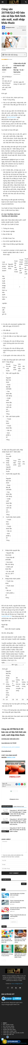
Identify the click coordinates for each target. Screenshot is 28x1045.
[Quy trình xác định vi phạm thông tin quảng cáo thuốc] (5, 909)
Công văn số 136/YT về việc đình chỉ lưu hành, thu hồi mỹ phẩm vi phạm (17, 829)
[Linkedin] (16, 987)
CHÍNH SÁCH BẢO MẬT (8, 1028)
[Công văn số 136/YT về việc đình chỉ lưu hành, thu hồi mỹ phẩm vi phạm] (5, 829)
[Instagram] (12, 987)
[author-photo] (14, 791)
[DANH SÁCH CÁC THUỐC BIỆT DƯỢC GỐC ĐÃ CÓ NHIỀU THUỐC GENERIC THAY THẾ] (21, 949)
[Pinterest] (8, 33)
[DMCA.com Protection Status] (16, 999)
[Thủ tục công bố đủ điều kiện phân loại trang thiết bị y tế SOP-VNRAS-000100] (5, 902)
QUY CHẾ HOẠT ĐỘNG (8, 1026)
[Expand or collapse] (25, 54)
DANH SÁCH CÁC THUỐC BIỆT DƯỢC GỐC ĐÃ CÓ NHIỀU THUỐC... (20, 955)
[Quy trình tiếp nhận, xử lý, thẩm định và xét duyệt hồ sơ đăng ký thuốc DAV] (5, 895)
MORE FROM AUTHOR (19, 806)
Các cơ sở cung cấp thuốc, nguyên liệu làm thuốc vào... (6, 940)
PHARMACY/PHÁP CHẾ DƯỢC (12, 5)
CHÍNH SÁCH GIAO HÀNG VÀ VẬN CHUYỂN (13, 1032)
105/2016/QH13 (12, 117)
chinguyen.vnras (10, 27)
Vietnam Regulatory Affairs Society (19, 1043)
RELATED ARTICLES (7, 806)
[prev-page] (2, 835)
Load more (13, 922)
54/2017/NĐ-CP (6, 616)
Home (2, 5)
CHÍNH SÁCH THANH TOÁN (10, 1031)
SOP (3, 889)
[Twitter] (6, 33)
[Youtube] (20, 987)
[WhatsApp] (11, 33)
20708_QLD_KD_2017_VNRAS (10, 747)
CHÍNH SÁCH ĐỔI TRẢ (8, 1034)
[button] (2, 2)
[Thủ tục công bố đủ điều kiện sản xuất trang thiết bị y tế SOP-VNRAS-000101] (5, 916)
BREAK (4, 926)
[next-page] (5, 835)
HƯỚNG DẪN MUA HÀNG (9, 1029)
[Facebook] (3, 33)
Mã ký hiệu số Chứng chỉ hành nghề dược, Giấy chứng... (20, 940)
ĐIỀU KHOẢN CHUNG (8, 1024)
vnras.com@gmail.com (16, 983)
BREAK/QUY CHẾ (5, 937)
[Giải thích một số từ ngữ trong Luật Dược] (7, 949)
